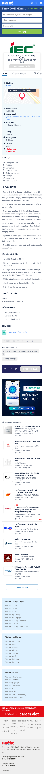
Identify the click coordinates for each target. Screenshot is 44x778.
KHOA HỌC (30, 724)
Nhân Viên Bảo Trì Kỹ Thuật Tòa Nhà (27, 442)
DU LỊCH (14, 733)
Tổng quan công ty (19, 73)
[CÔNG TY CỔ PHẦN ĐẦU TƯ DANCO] (8, 494)
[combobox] (22, 14)
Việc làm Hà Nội (11, 644)
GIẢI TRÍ (22, 730)
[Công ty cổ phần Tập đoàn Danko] (8, 528)
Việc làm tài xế (10, 692)
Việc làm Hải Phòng (12, 659)
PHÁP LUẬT (6, 731)
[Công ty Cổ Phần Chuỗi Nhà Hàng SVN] (8, 543)
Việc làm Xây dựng (11, 609)
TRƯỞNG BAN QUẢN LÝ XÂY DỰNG (26, 525)
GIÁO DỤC (38, 721)
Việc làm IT (9, 689)
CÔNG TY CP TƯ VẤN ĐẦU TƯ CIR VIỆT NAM (22, 61)
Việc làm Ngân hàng (12, 615)
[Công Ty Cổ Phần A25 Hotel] (8, 558)
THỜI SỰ (5, 724)
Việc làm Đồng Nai (11, 650)
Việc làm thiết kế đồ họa (14, 698)
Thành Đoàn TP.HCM (8, 766)
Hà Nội (8, 85)
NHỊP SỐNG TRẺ (22, 722)
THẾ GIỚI (6, 728)
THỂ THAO (30, 721)
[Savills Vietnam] (8, 462)
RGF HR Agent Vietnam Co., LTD (26, 431)
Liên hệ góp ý (6, 770)
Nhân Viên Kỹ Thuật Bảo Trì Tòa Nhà (27, 459)
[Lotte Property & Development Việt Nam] (8, 445)
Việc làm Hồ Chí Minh (12, 641)
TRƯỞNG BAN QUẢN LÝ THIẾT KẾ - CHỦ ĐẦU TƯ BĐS (26, 491)
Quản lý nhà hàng (21, 554)
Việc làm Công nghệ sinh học (15, 621)
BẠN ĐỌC (38, 724)
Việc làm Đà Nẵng (11, 656)
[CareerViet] (29, 714)
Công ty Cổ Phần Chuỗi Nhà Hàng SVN (26, 543)
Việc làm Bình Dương (12, 647)
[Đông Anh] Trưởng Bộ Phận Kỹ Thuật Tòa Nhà (27, 568)
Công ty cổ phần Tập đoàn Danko (26, 529)
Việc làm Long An (11, 653)
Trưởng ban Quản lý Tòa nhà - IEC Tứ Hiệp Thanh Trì (20, 352)
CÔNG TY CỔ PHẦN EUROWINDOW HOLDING (27, 573)
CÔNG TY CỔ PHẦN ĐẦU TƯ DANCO (27, 495)
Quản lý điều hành (12, 117)
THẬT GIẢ (38, 728)
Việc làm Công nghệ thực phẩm (16, 627)
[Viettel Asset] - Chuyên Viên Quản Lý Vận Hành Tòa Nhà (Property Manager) (27, 509)
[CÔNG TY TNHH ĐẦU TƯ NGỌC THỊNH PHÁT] (8, 477)
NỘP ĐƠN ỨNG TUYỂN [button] (22, 66)
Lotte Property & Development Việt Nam (27, 447)
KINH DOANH (13, 722)
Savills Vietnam (20, 463)
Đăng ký (30, 8)
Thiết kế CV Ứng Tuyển (17, 332)
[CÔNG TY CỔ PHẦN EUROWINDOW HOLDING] (8, 570)
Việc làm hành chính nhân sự (15, 695)
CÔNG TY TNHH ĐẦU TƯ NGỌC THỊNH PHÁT (25, 479)
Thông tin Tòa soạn (8, 763)
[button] (36, 3)
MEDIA (6, 721)
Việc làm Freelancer (12, 686)
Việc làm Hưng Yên (12, 662)
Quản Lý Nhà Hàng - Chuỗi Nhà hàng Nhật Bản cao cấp (27, 474)
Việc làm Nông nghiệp (13, 618)
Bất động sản (24, 117)
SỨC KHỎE (30, 728)
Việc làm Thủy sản (11, 624)
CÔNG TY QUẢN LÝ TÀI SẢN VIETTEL (27, 514)
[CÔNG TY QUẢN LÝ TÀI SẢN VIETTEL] (8, 509)
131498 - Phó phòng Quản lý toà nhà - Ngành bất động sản (27, 427)
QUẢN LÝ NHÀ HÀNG (23, 539)
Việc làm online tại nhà (13, 677)
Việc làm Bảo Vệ (11, 612)
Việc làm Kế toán (11, 606)
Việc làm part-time (12, 680)
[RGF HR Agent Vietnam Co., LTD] (8, 430)
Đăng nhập (38, 8)
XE (14, 730)
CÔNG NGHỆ (14, 727)
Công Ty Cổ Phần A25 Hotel (24, 557)
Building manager (9, 359)
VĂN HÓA (22, 727)
